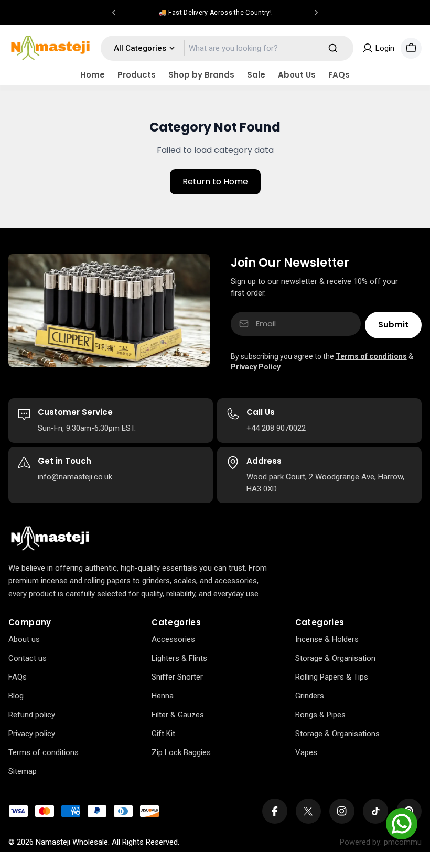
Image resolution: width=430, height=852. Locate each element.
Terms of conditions (371, 356)
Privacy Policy (256, 367)
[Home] (50, 538)
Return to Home (215, 182)
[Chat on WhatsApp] (401, 823)
